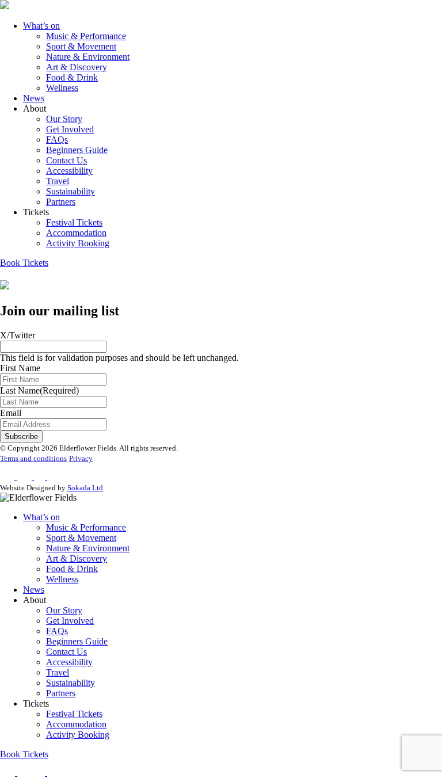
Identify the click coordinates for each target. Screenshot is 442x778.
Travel (57, 181)
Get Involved (70, 129)
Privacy (81, 458)
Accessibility (69, 171)
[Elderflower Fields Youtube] (57, 772)
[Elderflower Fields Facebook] (8, 772)
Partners (60, 202)
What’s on (41, 25)
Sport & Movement (81, 46)
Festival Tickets (74, 222)
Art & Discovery (76, 67)
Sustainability (70, 191)
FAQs (57, 139)
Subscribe (21, 436)
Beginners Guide (77, 150)
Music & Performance (86, 36)
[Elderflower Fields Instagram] (24, 772)
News (33, 98)
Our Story (64, 119)
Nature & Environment (87, 57)
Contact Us (66, 160)
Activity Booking (77, 243)
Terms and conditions (33, 458)
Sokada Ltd (85, 487)
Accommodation (76, 233)
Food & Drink (72, 77)
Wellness (62, 88)
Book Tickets (24, 263)
